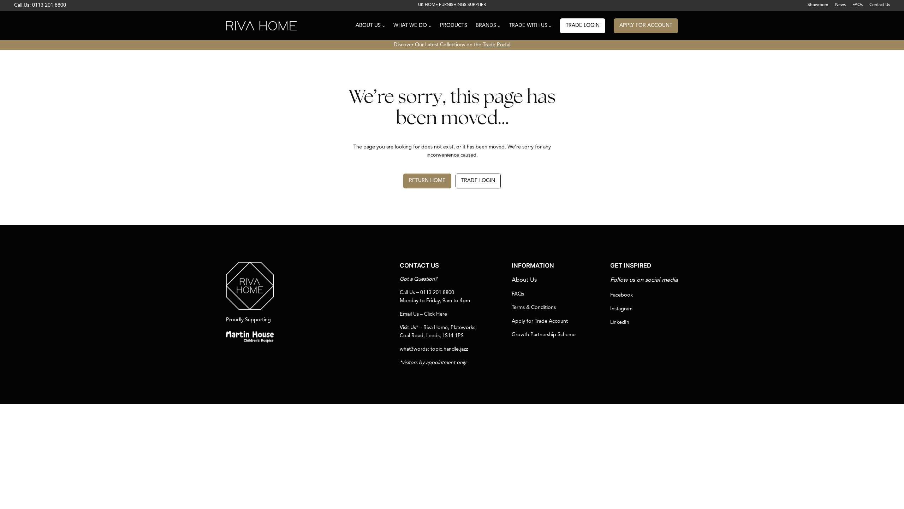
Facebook (621, 295)
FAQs (518, 294)
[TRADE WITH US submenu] (550, 26)
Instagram (621, 309)
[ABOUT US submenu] (383, 26)
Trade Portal (496, 45)
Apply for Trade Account (540, 321)
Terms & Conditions (534, 307)
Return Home (427, 180)
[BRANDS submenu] (498, 26)
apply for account (645, 25)
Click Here (435, 314)
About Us (524, 280)
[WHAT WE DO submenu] (430, 26)
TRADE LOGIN (583, 25)
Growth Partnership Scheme (544, 335)
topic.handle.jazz (449, 349)
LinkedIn (619, 322)
